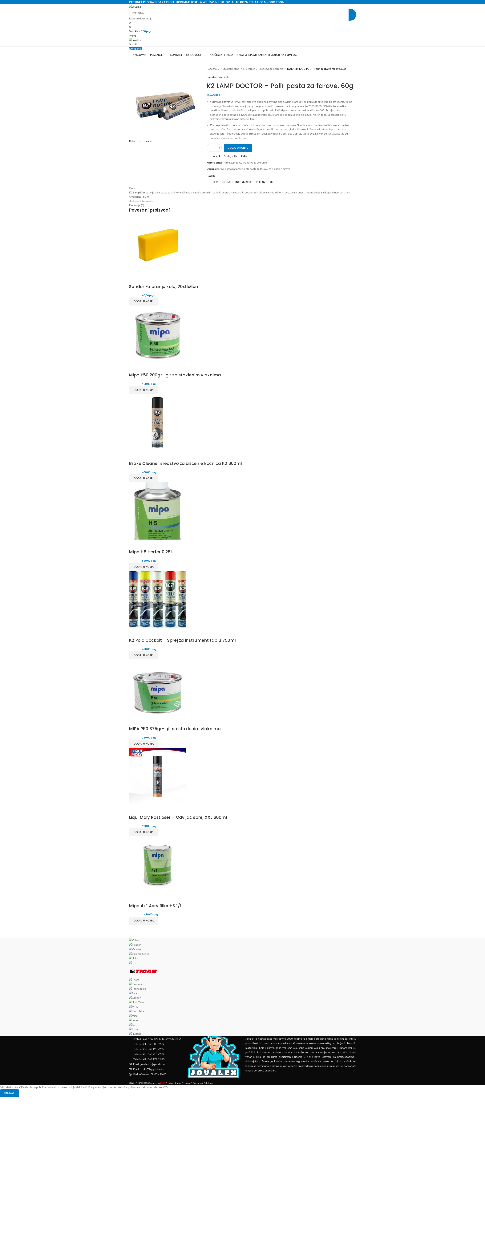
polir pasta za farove (256, 168)
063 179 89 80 (156, 1059)
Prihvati (9, 1093)
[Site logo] (135, 6)
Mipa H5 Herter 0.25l (150, 552)
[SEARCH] (352, 15)
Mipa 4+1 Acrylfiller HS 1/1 (155, 906)
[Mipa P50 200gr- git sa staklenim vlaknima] (157, 333)
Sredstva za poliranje (271, 68)
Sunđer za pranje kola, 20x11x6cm (164, 286)
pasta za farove (234, 168)
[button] (143, 302)
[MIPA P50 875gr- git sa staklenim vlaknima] (157, 687)
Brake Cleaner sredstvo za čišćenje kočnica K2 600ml (185, 463)
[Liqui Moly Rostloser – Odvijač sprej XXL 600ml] (157, 776)
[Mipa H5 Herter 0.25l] (157, 510)
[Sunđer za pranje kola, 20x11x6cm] (157, 245)
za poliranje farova (279, 168)
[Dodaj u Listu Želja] (154, 279)
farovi (220, 168)
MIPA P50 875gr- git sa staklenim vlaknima (175, 729)
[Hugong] (242, 987)
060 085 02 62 (156, 1044)
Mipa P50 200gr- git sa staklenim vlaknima (175, 375)
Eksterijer (249, 68)
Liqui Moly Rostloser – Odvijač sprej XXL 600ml (178, 817)
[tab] (216, 182)
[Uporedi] (134, 279)
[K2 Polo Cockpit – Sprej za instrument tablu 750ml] (157, 599)
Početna (212, 68)
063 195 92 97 (156, 1049)
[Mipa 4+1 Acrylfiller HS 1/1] (157, 864)
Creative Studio (170, 1083)
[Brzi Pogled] (144, 279)
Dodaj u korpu (238, 147)
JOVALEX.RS (135, 1083)
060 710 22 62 (156, 1054)
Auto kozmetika (230, 68)
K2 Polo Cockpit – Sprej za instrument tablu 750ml (182, 640)
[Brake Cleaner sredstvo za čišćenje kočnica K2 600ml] (157, 422)
